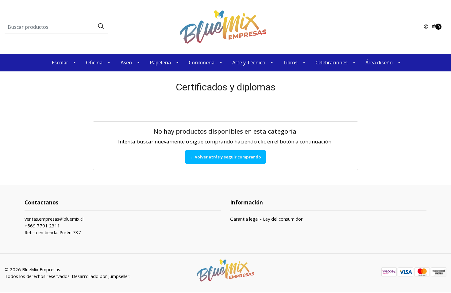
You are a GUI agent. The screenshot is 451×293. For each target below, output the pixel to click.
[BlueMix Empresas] (225, 26)
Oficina (94, 62)
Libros (290, 62)
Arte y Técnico (248, 62)
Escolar (60, 62)
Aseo (126, 62)
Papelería (160, 62)
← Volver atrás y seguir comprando (225, 157)
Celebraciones (331, 62)
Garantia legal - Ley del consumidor (266, 219)
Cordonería (201, 62)
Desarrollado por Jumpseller (100, 276)
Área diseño (379, 62)
